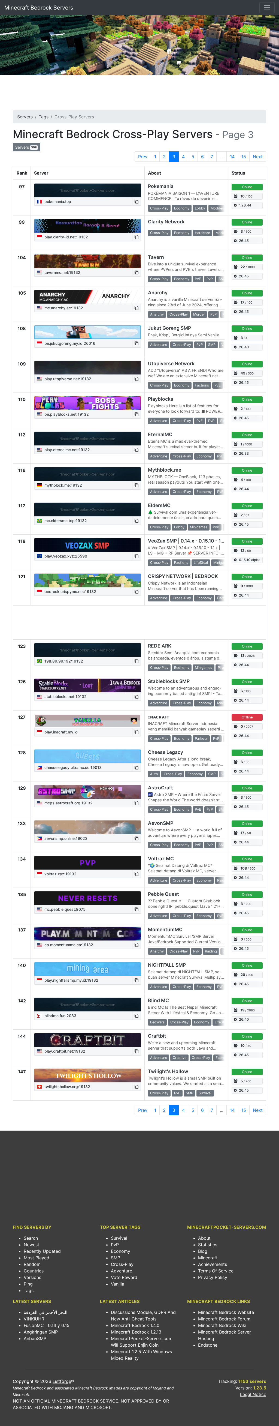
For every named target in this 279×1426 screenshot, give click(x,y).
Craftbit (157, 1036)
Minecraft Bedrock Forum (224, 1319)
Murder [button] (199, 314)
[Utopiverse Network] (87, 368)
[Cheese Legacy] (87, 756)
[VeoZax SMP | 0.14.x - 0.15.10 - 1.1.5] (87, 545)
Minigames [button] (198, 527)
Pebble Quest (163, 894)
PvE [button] (198, 279)
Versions (32, 1277)
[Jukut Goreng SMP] (87, 332)
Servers (25, 116)
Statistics (207, 1244)
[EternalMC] (87, 438)
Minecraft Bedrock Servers (38, 7)
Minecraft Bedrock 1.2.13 (136, 1332)
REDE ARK (159, 646)
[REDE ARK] (87, 650)
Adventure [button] (158, 345)
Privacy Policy (212, 1277)
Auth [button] (154, 774)
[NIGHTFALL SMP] (87, 969)
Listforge (62, 1381)
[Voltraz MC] (87, 863)
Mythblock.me (164, 470)
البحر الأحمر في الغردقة (45, 1312)
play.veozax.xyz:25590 (65, 556)
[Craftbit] (87, 1040)
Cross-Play (122, 1264)
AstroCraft (160, 787)
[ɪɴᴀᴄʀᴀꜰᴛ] (87, 721)
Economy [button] (181, 208)
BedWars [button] (157, 1022)
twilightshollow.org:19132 (66, 1086)
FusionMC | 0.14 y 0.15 (46, 1325)
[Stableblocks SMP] (87, 685)
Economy (120, 1251)
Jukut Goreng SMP (169, 328)
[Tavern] (87, 261)
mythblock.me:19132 (62, 485)
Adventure (121, 1271)
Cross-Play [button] (159, 208)
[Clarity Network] (87, 226)
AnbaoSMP (35, 1338)
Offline (247, 717)
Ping (28, 1284)
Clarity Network (166, 221)
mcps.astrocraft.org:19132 (68, 803)
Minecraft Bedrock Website (226, 1312)
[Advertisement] (139, 94)
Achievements (212, 1264)
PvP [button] (210, 279)
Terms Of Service (215, 1271)
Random (32, 1264)
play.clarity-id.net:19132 (65, 237)
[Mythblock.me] (87, 474)
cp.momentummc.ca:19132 (68, 944)
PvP (115, 1244)
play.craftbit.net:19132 (64, 1051)
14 (232, 156)
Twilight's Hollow (168, 1071)
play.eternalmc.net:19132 (66, 449)
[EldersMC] (87, 509)
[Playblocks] (87, 403)
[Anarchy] (87, 297)
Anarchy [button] (157, 314)
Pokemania (161, 186)
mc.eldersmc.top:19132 (65, 520)
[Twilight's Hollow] (87, 1075)
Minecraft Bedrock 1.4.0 (135, 1325)
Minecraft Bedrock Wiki (222, 1325)
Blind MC (158, 1000)
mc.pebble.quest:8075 (64, 909)
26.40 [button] (244, 347)
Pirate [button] (222, 668)
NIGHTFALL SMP (167, 965)
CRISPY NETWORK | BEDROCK (183, 576)
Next (258, 156)
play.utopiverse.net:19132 (67, 378)
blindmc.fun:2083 (59, 1015)
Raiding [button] (223, 880)
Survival (119, 1238)
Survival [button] (205, 1093)
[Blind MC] (87, 1004)
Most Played (36, 1257)
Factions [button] (202, 385)
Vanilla (117, 1284)
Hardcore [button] (202, 233)
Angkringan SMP (41, 1332)
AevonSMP (160, 823)
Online (247, 187)
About (204, 1238)
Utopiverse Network (171, 363)
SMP (115, 1257)
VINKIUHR (34, 1319)
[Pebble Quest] (87, 898)
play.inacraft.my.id (60, 732)
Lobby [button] (200, 208)
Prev (142, 156)
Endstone (207, 1345)
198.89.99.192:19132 (63, 661)
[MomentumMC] (87, 933)
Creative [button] (179, 1058)
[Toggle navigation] (267, 7)
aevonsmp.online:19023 (65, 838)
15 (243, 156)
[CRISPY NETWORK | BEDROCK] (87, 580)
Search (31, 1238)
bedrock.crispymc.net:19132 (69, 591)
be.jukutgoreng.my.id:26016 (69, 343)
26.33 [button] (244, 453)
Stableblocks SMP (169, 681)
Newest (31, 1244)
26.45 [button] (244, 241)
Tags (43, 116)
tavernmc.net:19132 (61, 272)
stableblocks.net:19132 (65, 696)
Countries (34, 1271)
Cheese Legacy (165, 752)
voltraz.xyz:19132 (60, 873)
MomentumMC (165, 929)
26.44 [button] (244, 489)
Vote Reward (124, 1277)
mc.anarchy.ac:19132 (63, 307)
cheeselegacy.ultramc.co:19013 (72, 767)
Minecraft (208, 1257)
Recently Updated (42, 1251)
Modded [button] (217, 208)
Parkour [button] (201, 738)
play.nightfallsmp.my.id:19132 (70, 980)
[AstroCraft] (87, 792)
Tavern (156, 257)
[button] (136, 201)
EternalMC (160, 434)
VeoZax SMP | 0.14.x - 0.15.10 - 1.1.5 (188, 541)
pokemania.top (57, 201)
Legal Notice (253, 1394)
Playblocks (160, 399)
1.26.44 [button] (245, 205)
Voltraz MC (161, 858)
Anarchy (158, 292)
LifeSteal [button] (201, 563)
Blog (202, 1251)
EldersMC (159, 505)
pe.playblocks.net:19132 (66, 414)
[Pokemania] (87, 190)
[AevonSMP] (87, 827)
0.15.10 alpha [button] (249, 560)
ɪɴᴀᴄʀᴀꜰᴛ (158, 717)
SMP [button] (222, 279)
